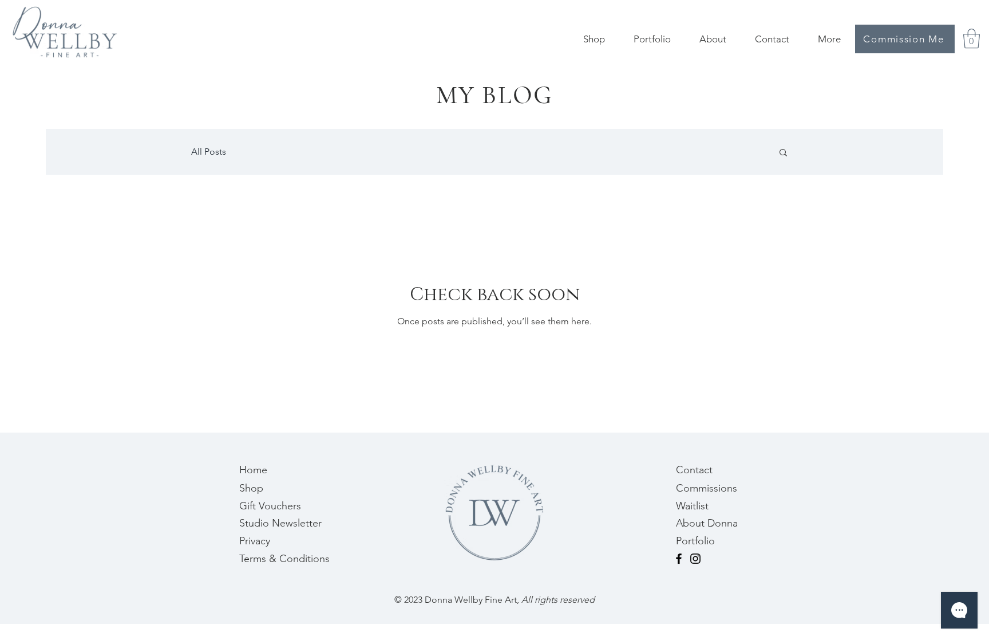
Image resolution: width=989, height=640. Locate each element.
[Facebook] (679, 559)
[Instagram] (695, 559)
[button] (971, 39)
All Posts (208, 151)
